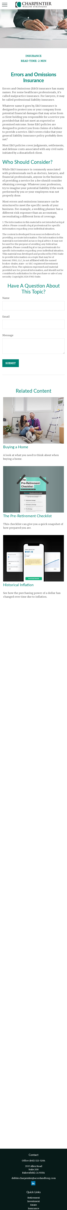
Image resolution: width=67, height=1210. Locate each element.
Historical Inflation (18, 585)
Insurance (33, 1208)
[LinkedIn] (33, 1183)
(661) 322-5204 (37, 1160)
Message (7, 335)
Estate (33, 1204)
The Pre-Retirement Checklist (27, 516)
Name (6, 298)
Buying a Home (15, 447)
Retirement (33, 1197)
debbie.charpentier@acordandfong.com (34, 1178)
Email (6, 316)
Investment (33, 1201)
